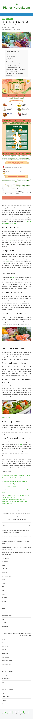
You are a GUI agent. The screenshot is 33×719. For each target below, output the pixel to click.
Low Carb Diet (7, 503)
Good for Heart (10, 60)
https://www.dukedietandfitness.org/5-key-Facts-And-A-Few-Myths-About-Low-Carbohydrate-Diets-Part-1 (15, 484)
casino (3, 583)
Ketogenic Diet (10, 58)
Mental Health (5, 626)
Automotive (5, 561)
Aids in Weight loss (11, 56)
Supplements (5, 668)
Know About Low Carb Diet (11, 501)
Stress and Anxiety (7, 664)
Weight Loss (5, 693)
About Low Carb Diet (9, 497)
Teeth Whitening (6, 678)
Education (4, 597)
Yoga (3, 703)
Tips (3, 682)
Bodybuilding (5, 569)
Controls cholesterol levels (13, 67)
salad (7, 261)
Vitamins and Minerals (7, 689)
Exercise (4, 601)
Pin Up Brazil (5, 646)
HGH (3, 612)
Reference (9, 75)
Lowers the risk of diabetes (13, 64)
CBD (3, 587)
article (20, 444)
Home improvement (7, 615)
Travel (3, 686)
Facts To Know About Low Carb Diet (14, 499)
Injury (3, 619)
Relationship (5, 653)
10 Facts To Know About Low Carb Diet (18, 495)
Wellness (4, 700)
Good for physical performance (14, 73)
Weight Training (6, 696)
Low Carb (24, 501)
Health (3, 608)
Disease (4, 594)
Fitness (3, 605)
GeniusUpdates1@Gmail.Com (23, 714)
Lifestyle (4, 623)
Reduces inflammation (12, 62)
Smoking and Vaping (7, 660)
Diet (3, 18)
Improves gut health (11, 71)
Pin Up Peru (4, 650)
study (12, 277)
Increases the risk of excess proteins (16, 69)
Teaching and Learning (7, 671)
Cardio (3, 579)
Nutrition (9, 18)
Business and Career (7, 576)
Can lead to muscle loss (12, 65)
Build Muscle (5, 572)
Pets (3, 642)
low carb (10, 240)
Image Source (6, 345)
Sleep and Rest (5, 657)
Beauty (3, 565)
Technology (5, 675)
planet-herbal (6, 27)
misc (3, 630)
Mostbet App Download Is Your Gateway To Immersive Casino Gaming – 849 (17, 634)
